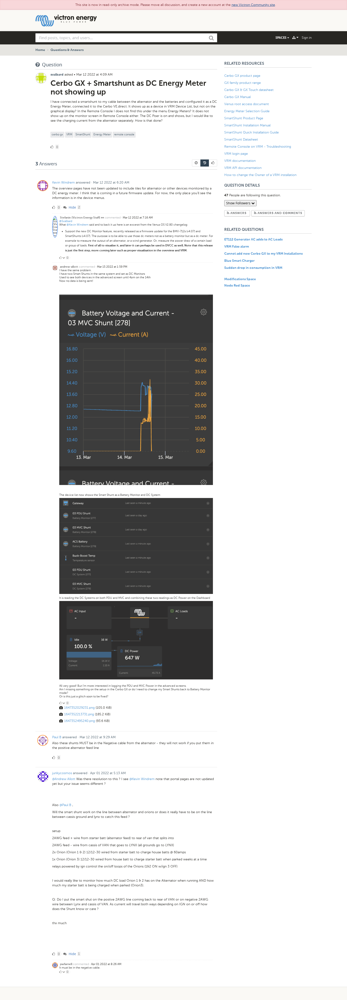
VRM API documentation (243, 168)
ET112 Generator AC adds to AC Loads (253, 239)
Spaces (281, 37)
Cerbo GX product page (242, 76)
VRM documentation (240, 161)
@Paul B (65, 805)
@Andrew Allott (63, 779)
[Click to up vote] (60, 257)
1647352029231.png (79, 708)
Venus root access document (246, 104)
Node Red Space (237, 285)
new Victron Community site (253, 5)
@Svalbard (65, 221)
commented (113, 217)
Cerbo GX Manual (237, 97)
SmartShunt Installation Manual (247, 125)
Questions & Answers (67, 50)
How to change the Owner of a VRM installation (260, 175)
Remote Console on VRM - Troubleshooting (257, 147)
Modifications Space (240, 279)
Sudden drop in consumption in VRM (253, 268)
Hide (72, 207)
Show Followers (238, 203)
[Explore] (295, 37)
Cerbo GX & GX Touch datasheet (249, 90)
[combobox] (126, 37)
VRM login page (236, 154)
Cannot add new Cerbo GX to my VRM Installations (263, 253)
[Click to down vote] (64, 257)
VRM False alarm (236, 246)
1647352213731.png (79, 714)
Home (40, 50)
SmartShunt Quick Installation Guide (251, 132)
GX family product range (242, 83)
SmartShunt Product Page (243, 118)
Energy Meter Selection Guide (247, 111)
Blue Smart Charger (239, 260)
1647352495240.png (79, 721)
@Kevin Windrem (78, 224)
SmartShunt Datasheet (241, 139)
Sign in (307, 38)
